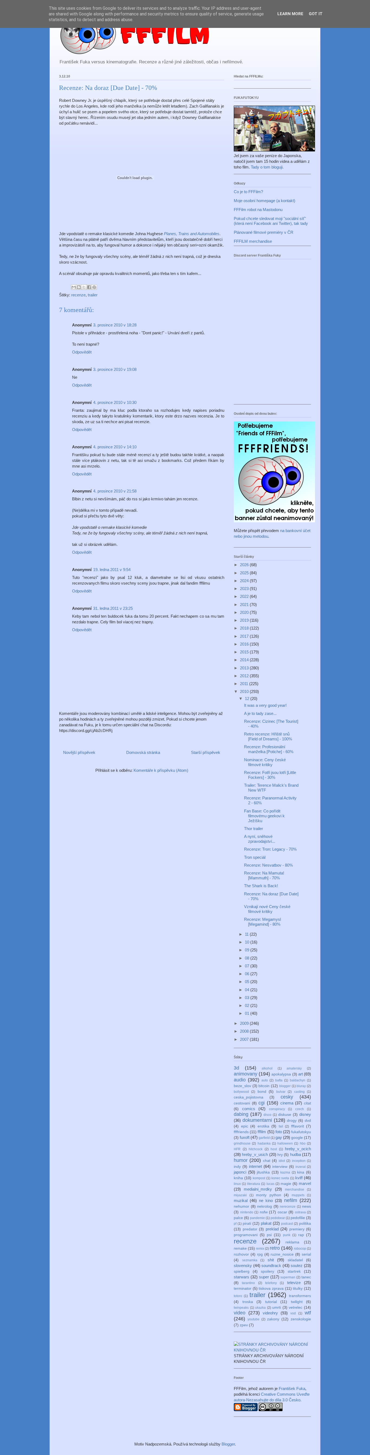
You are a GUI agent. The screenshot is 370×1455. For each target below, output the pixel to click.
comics (248, 1108)
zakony (273, 1319)
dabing (241, 1114)
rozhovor (241, 1254)
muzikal (241, 1200)
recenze (78, 295)
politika (305, 1223)
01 (247, 1013)
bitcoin (264, 1086)
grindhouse (242, 1143)
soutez (297, 1265)
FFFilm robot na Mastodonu (258, 209)
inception (299, 1161)
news (306, 1206)
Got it (316, 13)
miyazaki (240, 1195)
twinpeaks (241, 1308)
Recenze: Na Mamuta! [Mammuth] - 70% (264, 875)
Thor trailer (253, 828)
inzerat (301, 1167)
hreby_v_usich (255, 1154)
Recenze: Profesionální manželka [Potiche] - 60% (268, 749)
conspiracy (277, 1109)
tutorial (271, 1302)
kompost (259, 1178)
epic (244, 1126)
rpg (260, 1254)
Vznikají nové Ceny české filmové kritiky (267, 909)
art (300, 1074)
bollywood (241, 1092)
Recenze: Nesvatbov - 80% (268, 865)
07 (247, 966)
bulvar (280, 1092)
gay (278, 1137)
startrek (294, 1271)
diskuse (284, 1115)
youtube (253, 1319)
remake (240, 1248)
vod (293, 1313)
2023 (245, 588)
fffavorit (297, 1126)
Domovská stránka (143, 752)
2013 (245, 668)
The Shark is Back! (261, 885)
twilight (297, 1302)
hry (280, 1155)
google (297, 1138)
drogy (292, 1121)
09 (247, 950)
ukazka (260, 1308)
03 (247, 997)
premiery (296, 1229)
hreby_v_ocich (298, 1148)
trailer (93, 295)
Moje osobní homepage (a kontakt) (264, 200)
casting (299, 1092)
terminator (242, 1289)
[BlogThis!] (79, 287)
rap (301, 1235)
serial (306, 1254)
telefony (271, 1283)
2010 (245, 691)
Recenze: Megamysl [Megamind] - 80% (262, 921)
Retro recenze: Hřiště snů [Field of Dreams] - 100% (268, 736)
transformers (300, 1296)
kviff (299, 1177)
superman (287, 1277)
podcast (287, 1224)
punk (286, 1235)
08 (247, 958)
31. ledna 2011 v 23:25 (113, 608)
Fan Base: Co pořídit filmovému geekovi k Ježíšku (264, 816)
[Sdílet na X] (84, 287)
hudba (295, 1154)
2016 (245, 644)
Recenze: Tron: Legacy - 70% (270, 849)
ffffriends (241, 1132)
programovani (246, 1235)
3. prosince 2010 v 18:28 (115, 325)
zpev (244, 1325)
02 (247, 1005)
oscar (282, 1212)
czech (299, 1109)
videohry (270, 1313)
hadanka (264, 1143)
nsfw (264, 1212)
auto (264, 1080)
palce (238, 1218)
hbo (303, 1143)
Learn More (290, 13)
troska (247, 1302)
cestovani (242, 1103)
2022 (245, 596)
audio (240, 1080)
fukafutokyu (301, 1132)
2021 (245, 604)
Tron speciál (254, 857)
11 (247, 934)
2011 (244, 683)
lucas (270, 1184)
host (274, 1149)
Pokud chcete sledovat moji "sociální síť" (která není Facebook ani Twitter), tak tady (271, 221)
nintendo (246, 1212)
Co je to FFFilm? (248, 191)
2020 (245, 612)
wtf (308, 1312)
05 (247, 981)
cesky (287, 1097)
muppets (298, 1195)
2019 (245, 620)
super (264, 1277)
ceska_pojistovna (248, 1097)
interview (279, 1167)
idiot (282, 1161)
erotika (263, 1126)
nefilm (290, 1200)
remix (260, 1248)
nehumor (241, 1206)
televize (294, 1282)
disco (267, 1115)
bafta (279, 1080)
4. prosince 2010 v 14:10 (115, 447)
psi (269, 1235)
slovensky (243, 1265)
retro (275, 1248)
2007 (245, 1039)
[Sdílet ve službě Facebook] (89, 287)
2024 (245, 580)
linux (237, 1184)
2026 (245, 564)
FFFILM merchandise (253, 241)
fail (281, 1126)
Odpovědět (82, 352)
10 (247, 942)
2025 (245, 573)
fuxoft (244, 1137)
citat (307, 1103)
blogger (285, 1086)
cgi (261, 1103)
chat (266, 1161)
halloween (285, 1143)
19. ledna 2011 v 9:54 (112, 569)
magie (286, 1184)
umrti (276, 1307)
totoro (238, 1296)
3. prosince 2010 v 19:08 (115, 369)
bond (262, 1092)
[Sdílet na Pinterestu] (94, 287)
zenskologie (301, 1319)
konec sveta (280, 1178)
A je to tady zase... (260, 713)
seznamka (249, 1260)
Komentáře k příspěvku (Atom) (161, 770)
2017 (245, 636)
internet (255, 1166)
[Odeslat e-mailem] (73, 287)
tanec (306, 1277)
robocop (300, 1248)
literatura (253, 1184)
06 (247, 973)
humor (241, 1160)
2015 (245, 652)
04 (247, 989)
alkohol (267, 1068)
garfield (264, 1138)
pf (235, 1224)
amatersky (294, 1068)
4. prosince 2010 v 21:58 (115, 491)
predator (250, 1229)
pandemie (257, 1218)
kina (300, 1172)
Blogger (228, 1444)
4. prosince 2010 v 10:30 (115, 402)
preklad (272, 1229)
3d (236, 1068)
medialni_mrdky (258, 1189)
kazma (285, 1172)
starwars (241, 1277)
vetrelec (295, 1307)
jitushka (263, 1172)
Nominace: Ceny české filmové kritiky (265, 762)
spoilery (267, 1271)
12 (247, 698)
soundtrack (271, 1265)
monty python (268, 1195)
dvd (308, 1121)
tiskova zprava (271, 1289)
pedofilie (298, 1218)
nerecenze (288, 1206)
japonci (240, 1172)
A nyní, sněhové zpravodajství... (259, 839)
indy (237, 1167)
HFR (237, 1149)
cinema (286, 1103)
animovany (245, 1074)
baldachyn (297, 1080)
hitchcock (255, 1149)
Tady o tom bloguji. (267, 167)
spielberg (241, 1271)
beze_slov (242, 1086)
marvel (305, 1183)
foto (278, 1131)
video (239, 1312)
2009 (245, 1023)
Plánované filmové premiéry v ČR (263, 232)
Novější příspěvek (79, 752)
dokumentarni (257, 1120)
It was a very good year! (265, 705)
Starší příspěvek (205, 752)
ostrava (300, 1212)
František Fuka (292, 1388)
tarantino (248, 1283)
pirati (247, 1223)
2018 (245, 628)
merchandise (294, 1189)
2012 (245, 675)
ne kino (266, 1200)
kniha (238, 1178)
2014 (245, 659)
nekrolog (264, 1206)
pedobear (278, 1218)
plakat (266, 1223)
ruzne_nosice (282, 1254)
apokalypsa (281, 1074)
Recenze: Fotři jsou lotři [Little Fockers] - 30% (270, 775)
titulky (298, 1289)
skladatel (295, 1260)
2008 (245, 1031)
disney (305, 1114)
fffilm (262, 1131)
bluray (301, 1086)
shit (271, 1260)
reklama (292, 1242)
